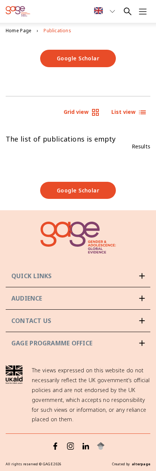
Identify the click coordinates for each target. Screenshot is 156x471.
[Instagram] (70, 446)
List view (123, 111)
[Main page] (18, 11)
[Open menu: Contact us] (78, 320)
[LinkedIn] (85, 446)
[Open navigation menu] (142, 11)
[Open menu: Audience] (78, 298)
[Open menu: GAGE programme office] (78, 343)
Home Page (18, 30)
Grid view (76, 111)
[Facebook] (55, 446)
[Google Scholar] (100, 446)
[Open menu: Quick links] (78, 276)
